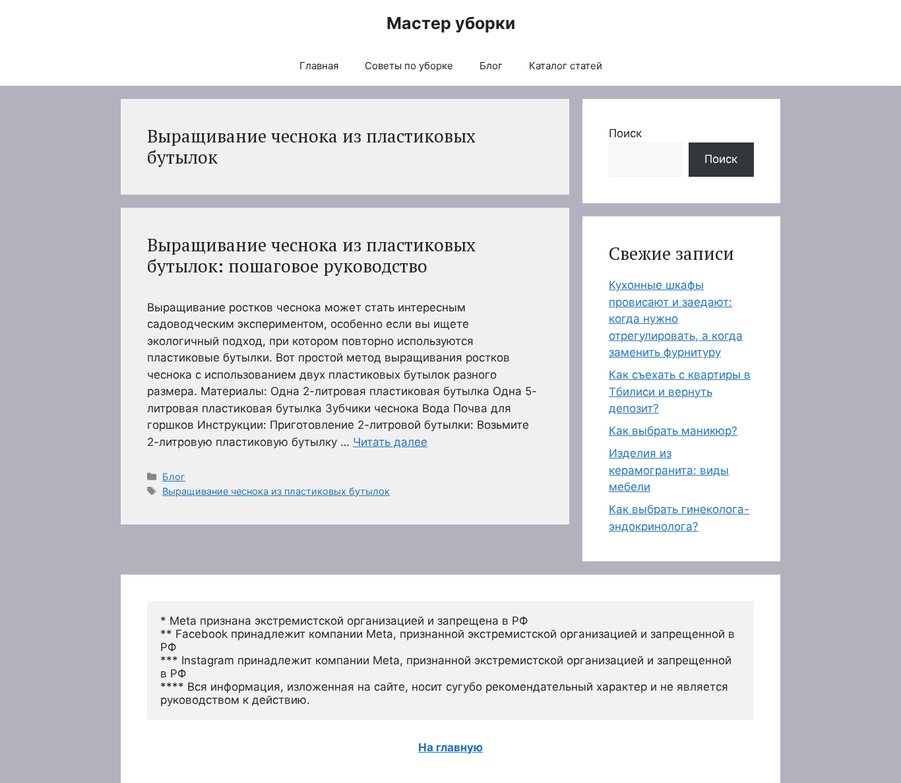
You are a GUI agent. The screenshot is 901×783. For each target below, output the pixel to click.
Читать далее (390, 442)
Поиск (625, 133)
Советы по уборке (409, 65)
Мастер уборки (451, 23)
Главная (318, 65)
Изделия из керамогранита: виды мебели (669, 470)
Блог (491, 65)
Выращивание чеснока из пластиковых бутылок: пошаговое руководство (311, 255)
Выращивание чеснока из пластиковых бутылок (276, 491)
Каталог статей (565, 65)
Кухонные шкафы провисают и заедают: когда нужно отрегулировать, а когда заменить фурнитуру (676, 318)
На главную (450, 747)
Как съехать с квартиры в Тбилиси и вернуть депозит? (680, 391)
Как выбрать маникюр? (673, 430)
